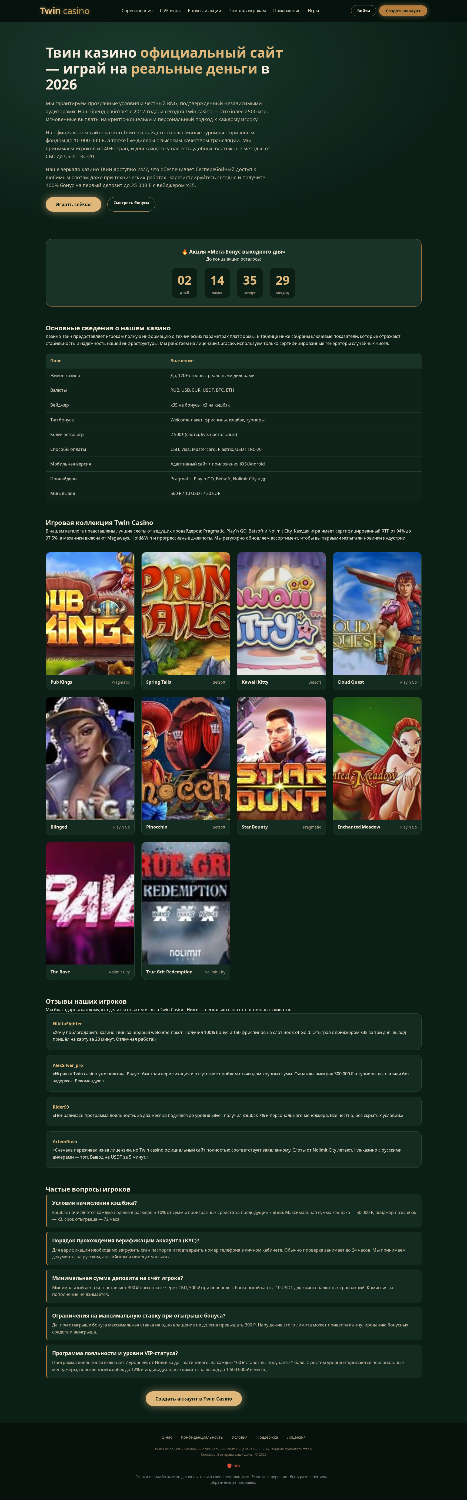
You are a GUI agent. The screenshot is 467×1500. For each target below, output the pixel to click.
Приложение (287, 11)
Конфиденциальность (202, 1437)
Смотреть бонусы (131, 202)
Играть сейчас (73, 204)
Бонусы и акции (204, 11)
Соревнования (137, 11)
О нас (167, 1437)
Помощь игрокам (247, 11)
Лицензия (296, 1437)
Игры (313, 11)
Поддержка (267, 1437)
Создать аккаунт (403, 10)
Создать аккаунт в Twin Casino (193, 1398)
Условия (240, 1437)
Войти (363, 10)
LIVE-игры (170, 11)
